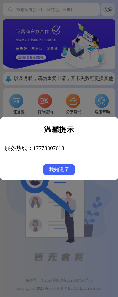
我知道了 (59, 169)
